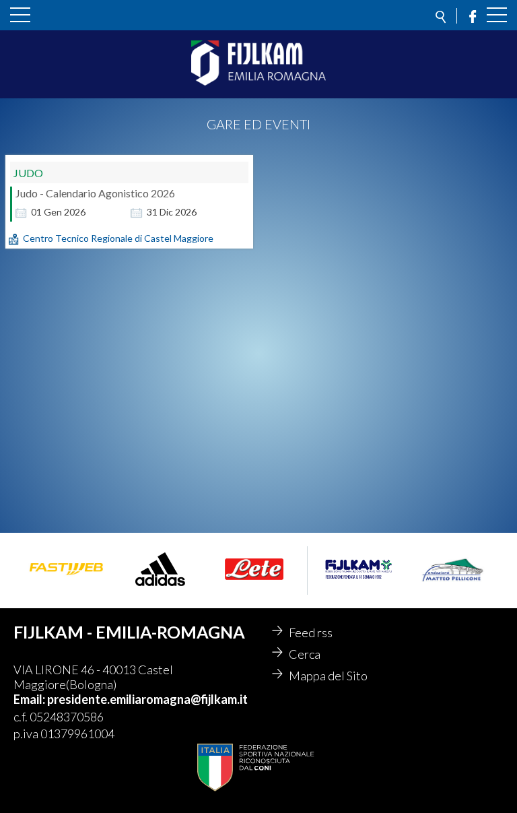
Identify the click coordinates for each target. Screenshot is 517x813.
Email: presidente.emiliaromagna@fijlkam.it (130, 699)
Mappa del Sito (328, 675)
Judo (28, 172)
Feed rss (311, 632)
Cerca (304, 654)
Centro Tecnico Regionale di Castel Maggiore (118, 238)
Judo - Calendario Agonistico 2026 (95, 193)
